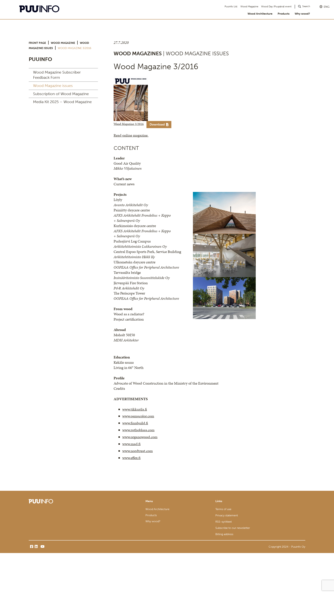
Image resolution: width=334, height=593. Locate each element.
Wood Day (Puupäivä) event (276, 6)
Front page (37, 43)
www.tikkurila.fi (134, 409)
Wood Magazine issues (53, 85)
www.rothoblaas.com (138, 430)
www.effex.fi (131, 458)
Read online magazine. (131, 135)
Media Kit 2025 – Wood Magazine (62, 101)
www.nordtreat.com (137, 451)
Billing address (224, 534)
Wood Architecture (260, 13)
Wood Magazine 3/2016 (129, 124)
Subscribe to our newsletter (232, 528)
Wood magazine (63, 43)
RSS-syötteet (223, 521)
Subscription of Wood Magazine (61, 93)
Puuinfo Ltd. (231, 6)
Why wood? (302, 13)
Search (306, 6)
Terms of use (223, 509)
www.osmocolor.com (138, 416)
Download (157, 124)
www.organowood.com (139, 437)
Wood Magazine (249, 6)
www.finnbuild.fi (135, 423)
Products (283, 13)
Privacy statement (226, 515)
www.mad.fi (131, 444)
